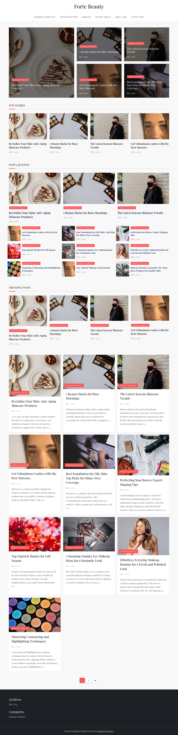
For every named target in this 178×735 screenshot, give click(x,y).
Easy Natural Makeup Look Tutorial (93, 267)
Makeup (86, 17)
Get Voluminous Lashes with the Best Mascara (98, 86)
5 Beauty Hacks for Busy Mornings (99, 51)
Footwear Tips (69, 17)
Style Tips (137, 17)
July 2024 (13, 704)
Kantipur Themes (106, 731)
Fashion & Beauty (44, 17)
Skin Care (121, 17)
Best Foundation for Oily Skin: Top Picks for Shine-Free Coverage (144, 85)
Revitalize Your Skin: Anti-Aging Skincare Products (35, 86)
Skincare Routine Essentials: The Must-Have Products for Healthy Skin (149, 269)
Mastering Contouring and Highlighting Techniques (30, 639)
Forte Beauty (89, 6)
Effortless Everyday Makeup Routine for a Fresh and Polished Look (149, 251)
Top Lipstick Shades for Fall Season (38, 250)
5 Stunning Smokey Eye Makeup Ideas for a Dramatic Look (94, 251)
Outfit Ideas (103, 17)
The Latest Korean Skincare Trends (143, 50)
